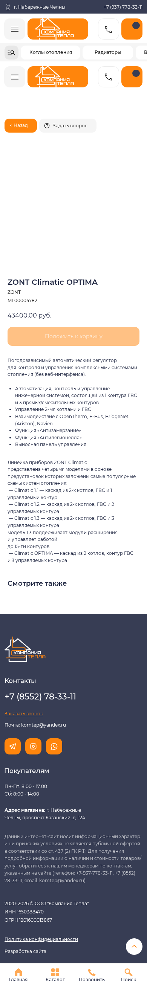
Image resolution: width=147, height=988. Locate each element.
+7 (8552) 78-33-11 (40, 697)
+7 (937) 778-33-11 (123, 7)
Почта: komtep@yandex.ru (35, 725)
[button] (67, 126)
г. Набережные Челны (39, 7)
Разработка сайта (25, 951)
